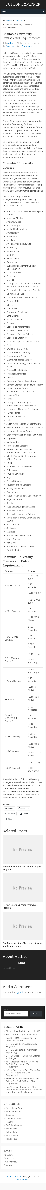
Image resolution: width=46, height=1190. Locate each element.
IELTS (31, 593)
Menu (4, 11)
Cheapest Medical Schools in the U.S (23, 1031)
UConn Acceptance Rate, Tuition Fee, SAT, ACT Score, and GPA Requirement (23, 1072)
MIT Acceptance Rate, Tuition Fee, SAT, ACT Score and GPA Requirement (22, 1064)
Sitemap (8, 1165)
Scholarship (11, 1128)
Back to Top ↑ (22, 1179)
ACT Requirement (14, 1111)
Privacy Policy (10, 1162)
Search (7, 1009)
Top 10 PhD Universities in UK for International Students (21, 1039)
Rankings (10, 1122)
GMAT (31, 627)
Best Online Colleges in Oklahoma (22, 1034)
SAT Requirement (14, 1125)
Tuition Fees (11, 1139)
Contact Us (9, 1158)
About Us (8, 1155)
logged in (19, 992)
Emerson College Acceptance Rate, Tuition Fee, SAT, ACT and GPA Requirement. (23, 1081)
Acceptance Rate (14, 1108)
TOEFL (31, 576)
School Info (11, 1132)
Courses (10, 46)
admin (11, 43)
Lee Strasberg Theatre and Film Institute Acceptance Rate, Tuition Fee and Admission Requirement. (24, 1089)
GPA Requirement (14, 1118)
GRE (30, 584)
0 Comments (26, 46)
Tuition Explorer (23, 4)
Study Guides (12, 1135)
